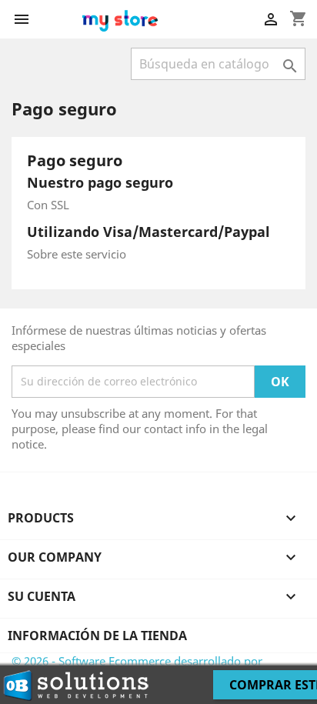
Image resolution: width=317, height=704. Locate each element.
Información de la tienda (97, 635)
